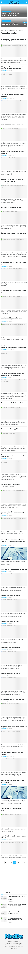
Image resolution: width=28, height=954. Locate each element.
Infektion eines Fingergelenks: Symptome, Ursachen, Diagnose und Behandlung (10, 24)
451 (25, 862)
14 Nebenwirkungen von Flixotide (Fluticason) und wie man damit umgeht (16, 898)
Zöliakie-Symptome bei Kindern (11, 621)
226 (18, 862)
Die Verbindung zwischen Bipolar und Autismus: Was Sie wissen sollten (12, 374)
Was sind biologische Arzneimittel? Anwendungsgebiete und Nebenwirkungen (17, 906)
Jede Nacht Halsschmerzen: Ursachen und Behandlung (10, 14)
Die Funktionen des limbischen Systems (13, 403)
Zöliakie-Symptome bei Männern (11, 595)
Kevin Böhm (4, 70)
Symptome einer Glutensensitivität (12, 124)
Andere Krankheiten (7, 11)
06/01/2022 (10, 70)
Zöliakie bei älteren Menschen (10, 647)
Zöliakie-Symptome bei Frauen (10, 673)
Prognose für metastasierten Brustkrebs (14, 569)
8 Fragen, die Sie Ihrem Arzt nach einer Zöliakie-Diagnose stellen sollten (13, 67)
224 (11, 862)
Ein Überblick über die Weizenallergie (12, 699)
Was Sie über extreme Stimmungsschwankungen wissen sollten (13, 346)
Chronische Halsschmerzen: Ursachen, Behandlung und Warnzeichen (15, 919)
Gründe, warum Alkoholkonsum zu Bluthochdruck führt (17, 912)
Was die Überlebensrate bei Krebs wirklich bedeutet (11, 319)
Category (6, 30)
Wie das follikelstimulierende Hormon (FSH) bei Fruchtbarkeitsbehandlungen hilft (13, 541)
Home (2, 30)
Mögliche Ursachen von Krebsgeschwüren (14, 727)
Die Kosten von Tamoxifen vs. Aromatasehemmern (10, 485)
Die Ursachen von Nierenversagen (11, 207)
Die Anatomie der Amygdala (10, 429)
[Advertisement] (14, 880)
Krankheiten (11, 30)
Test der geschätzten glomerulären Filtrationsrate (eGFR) (12, 180)
